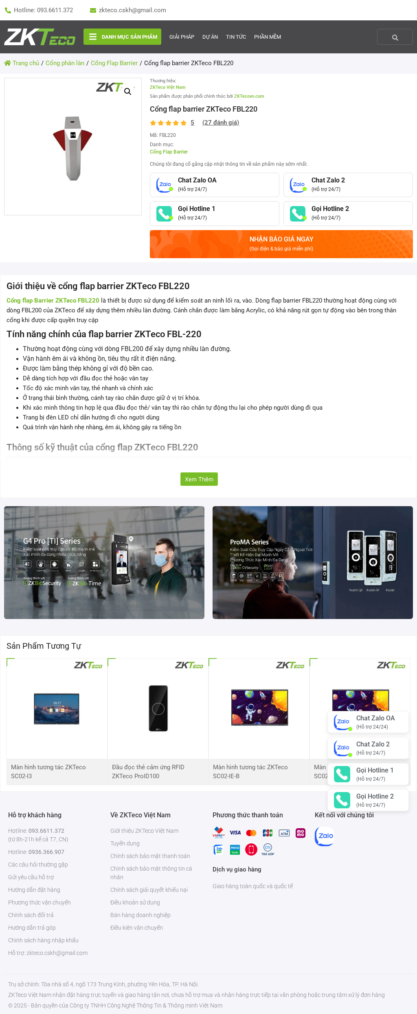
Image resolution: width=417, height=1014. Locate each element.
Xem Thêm (199, 479)
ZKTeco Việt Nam (168, 87)
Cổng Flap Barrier (169, 152)
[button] (128, 91)
